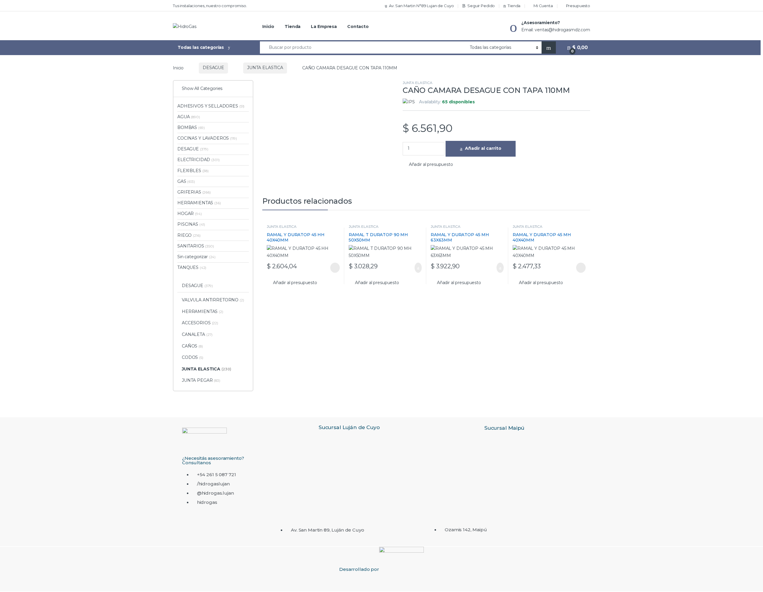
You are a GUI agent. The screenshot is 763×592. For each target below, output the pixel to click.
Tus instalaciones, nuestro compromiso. (210, 5)
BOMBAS (190, 127)
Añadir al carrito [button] (415, 268)
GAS (186, 181)
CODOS (192, 357)
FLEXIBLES (193, 170)
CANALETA (197, 334)
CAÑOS (192, 346)
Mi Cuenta (543, 5)
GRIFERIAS (194, 192)
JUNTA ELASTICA (265, 67)
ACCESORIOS (200, 322)
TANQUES (191, 267)
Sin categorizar (196, 256)
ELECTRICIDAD (198, 159)
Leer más (335, 268)
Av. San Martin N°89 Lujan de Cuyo (421, 5)
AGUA (188, 116)
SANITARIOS (195, 246)
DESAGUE (213, 67)
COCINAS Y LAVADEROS (207, 138)
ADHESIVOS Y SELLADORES (210, 106)
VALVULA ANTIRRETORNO (213, 300)
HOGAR (189, 213)
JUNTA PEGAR (201, 380)
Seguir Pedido (481, 5)
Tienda (514, 5)
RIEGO (188, 235)
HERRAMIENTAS (199, 202)
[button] (428, 164)
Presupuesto (578, 5)
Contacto (358, 26)
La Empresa (324, 26)
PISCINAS (191, 224)
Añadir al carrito (483, 148)
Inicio (268, 26)
